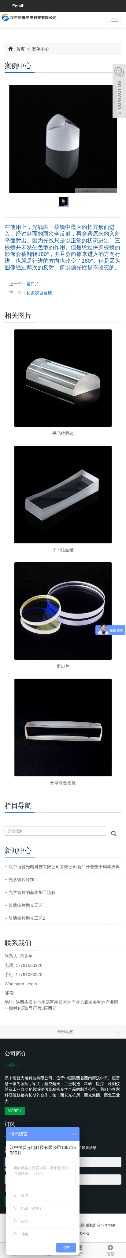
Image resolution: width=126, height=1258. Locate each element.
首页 (20, 49)
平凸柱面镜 (63, 433)
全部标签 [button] (65, 1031)
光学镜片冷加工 (24, 879)
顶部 (110, 1254)
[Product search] (113, 833)
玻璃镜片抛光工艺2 (27, 918)
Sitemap (108, 1225)
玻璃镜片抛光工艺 (26, 905)
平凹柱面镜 (63, 549)
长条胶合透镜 (39, 293)
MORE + (15, 1111)
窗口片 (32, 283)
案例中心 (40, 49)
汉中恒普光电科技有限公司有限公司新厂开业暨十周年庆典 (64, 866)
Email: (17, 5)
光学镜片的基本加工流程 (32, 892)
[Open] (119, 92)
